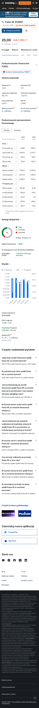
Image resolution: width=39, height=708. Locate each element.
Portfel (4, 580)
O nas (23, 571)
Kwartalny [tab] (17, 130)
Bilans (29, 55)
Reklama (24, 576)
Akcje (4, 8)
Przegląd (5, 50)
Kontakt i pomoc (27, 580)
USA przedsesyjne (23, 8)
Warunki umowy (7, 680)
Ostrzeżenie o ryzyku (8, 694)
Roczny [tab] (6, 130)
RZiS (22, 55)
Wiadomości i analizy (30, 50)
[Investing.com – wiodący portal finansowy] (11, 3)
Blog (3, 571)
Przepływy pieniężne (8, 184)
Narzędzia (5, 585)
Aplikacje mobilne (8, 576)
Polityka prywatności (8, 687)
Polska (11, 8)
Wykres (15, 50)
